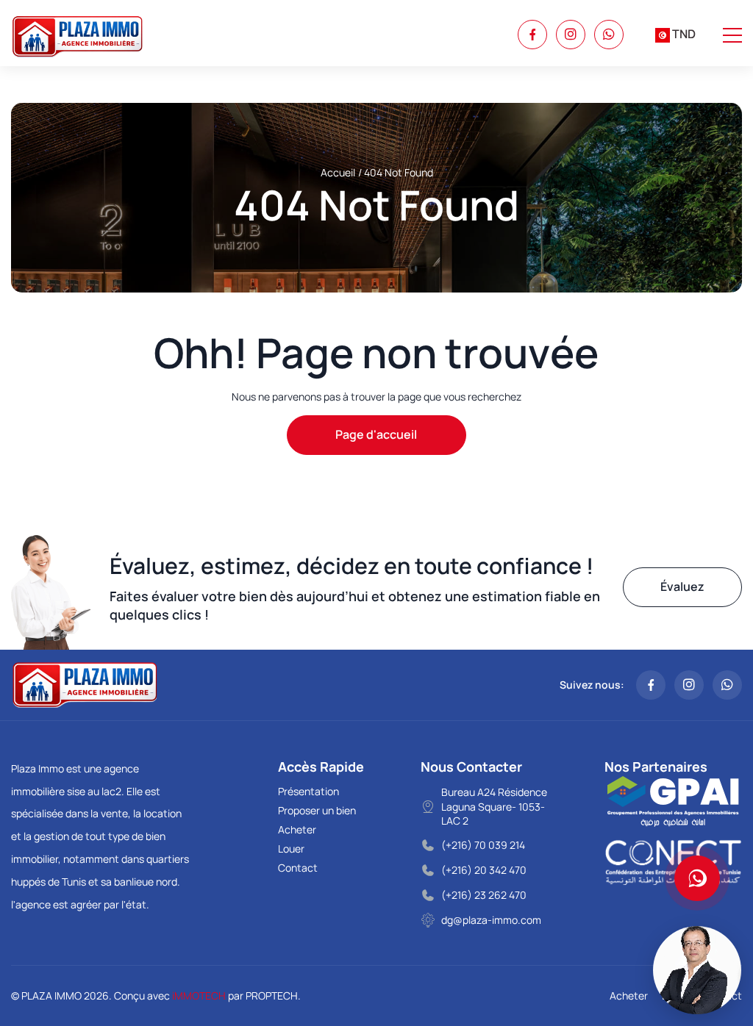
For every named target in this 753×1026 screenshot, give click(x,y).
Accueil (338, 172)
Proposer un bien (317, 810)
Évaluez (682, 586)
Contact (298, 868)
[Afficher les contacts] (697, 878)
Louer (291, 848)
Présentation (308, 791)
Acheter (297, 829)
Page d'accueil (376, 434)
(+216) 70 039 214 (483, 845)
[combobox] (675, 34)
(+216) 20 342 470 (484, 870)
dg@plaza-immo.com (491, 920)
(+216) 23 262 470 (484, 895)
